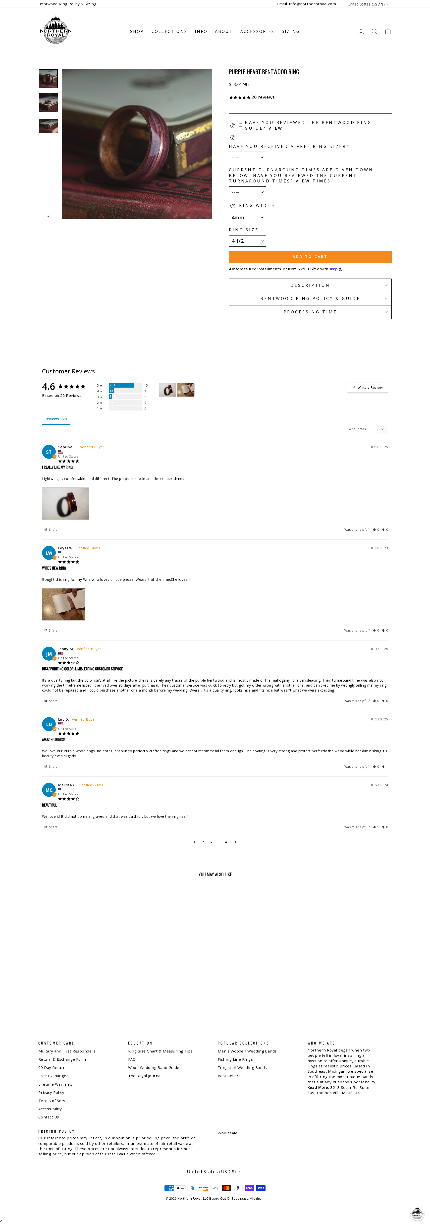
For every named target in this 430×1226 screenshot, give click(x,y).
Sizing (291, 31)
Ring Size (244, 230)
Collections (169, 31)
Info (201, 31)
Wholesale (227, 1132)
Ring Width (257, 205)
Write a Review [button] (370, 387)
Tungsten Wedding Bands (242, 1067)
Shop (137, 31)
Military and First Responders (67, 1051)
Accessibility (50, 1108)
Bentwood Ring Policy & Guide (310, 298)
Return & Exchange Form (62, 1059)
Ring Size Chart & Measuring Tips (160, 1051)
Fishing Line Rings (235, 1059)
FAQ (132, 1059)
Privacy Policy (51, 1092)
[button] (376, 530)
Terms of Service (54, 1100)
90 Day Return (52, 1067)
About (224, 31)
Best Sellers (229, 1075)
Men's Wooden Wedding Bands (247, 1051)
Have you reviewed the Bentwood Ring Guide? (308, 125)
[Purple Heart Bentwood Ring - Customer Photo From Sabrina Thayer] (167, 390)
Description (310, 285)
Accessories (257, 31)
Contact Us (48, 1116)
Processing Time (310, 312)
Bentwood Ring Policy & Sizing (67, 3)
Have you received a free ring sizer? (289, 146)
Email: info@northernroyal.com (306, 3)
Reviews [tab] (52, 418)
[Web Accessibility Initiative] (2, 1220)
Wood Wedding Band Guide (153, 1067)
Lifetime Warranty (55, 1084)
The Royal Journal (145, 1075)
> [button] (236, 841)
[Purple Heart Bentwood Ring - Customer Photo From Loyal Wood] (185, 390)
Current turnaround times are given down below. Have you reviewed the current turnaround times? (301, 175)
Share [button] (53, 529)
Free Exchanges (53, 1075)
